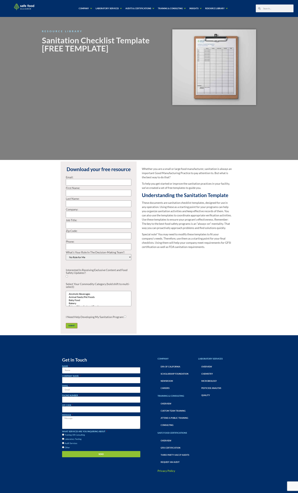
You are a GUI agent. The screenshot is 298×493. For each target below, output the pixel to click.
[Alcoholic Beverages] (98, 293)
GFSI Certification (170, 448)
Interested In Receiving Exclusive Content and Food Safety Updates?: (96, 271)
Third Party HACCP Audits (175, 455)
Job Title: (71, 220)
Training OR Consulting (75, 435)
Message (67, 415)
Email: (69, 177)
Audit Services (71, 443)
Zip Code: (71, 230)
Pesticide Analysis (211, 388)
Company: (72, 209)
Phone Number (70, 395)
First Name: (73, 188)
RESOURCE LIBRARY (62, 31)
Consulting (167, 425)
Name (65, 366)
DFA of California (170, 366)
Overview (166, 403)
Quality (205, 395)
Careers (165, 388)
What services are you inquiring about (84, 432)
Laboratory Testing (73, 439)
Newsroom (167, 381)
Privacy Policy (166, 470)
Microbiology (209, 381)
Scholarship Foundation (174, 374)
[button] (85, 8)
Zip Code (67, 405)
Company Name (70, 376)
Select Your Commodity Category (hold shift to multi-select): (98, 285)
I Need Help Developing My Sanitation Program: (95, 317)
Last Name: (72, 198)
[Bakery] (98, 303)
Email (65, 386)
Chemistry (207, 374)
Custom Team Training (173, 411)
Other (67, 447)
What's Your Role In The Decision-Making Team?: (95, 252)
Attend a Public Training (174, 418)
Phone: (70, 241)
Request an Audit (170, 462)
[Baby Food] (98, 300)
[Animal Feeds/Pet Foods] (98, 297)
